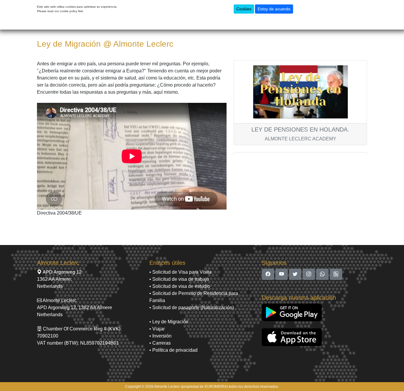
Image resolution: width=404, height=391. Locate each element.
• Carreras (160, 342)
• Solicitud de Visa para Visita (180, 272)
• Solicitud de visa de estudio (179, 286)
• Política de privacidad (173, 350)
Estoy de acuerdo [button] (274, 9)
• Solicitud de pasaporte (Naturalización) (191, 307)
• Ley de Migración (168, 321)
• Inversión (160, 335)
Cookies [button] (243, 9)
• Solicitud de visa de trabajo (179, 279)
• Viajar (157, 328)
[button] (268, 274)
